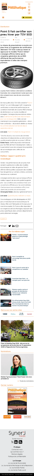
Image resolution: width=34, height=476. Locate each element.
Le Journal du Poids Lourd (17, 470)
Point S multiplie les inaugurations (19, 132)
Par (17, 40)
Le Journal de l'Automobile (17, 463)
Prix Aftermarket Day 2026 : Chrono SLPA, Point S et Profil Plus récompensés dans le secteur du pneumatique (21, 303)
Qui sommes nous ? (17, 452)
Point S (30, 103)
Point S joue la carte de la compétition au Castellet (20, 268)
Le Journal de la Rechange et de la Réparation (17, 465)
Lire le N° (7, 417)
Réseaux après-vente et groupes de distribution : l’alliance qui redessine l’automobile (20, 292)
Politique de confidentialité (17, 456)
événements (29, 2)
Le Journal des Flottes (17, 468)
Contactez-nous (17, 449)
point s (3, 219)
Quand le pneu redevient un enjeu (19, 196)
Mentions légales (17, 454)
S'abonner (17, 417)
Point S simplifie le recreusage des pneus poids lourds (21, 258)
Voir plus (27, 417)
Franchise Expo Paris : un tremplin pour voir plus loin (21, 279)
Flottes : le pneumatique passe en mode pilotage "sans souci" (20, 236)
